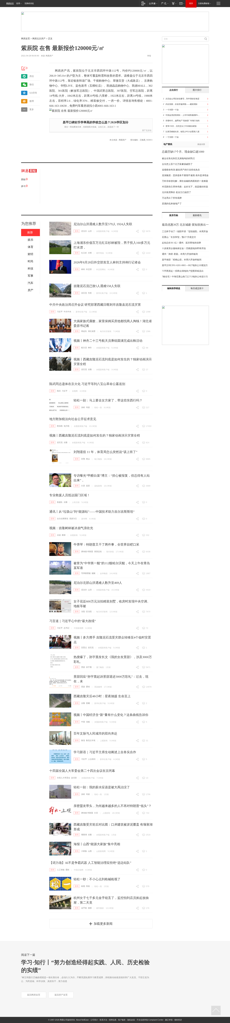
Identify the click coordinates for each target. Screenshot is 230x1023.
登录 (191, 3)
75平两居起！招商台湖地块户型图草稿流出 (183, 271)
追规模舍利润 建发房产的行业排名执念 (181, 170)
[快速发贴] (23, 68)
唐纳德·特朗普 (87, 551)
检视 (83, 886)
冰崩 (59, 535)
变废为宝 (73, 519)
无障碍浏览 (29, 3)
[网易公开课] (153, 3)
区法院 (89, 611)
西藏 (88, 703)
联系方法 (103, 1020)
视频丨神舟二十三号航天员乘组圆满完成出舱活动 (108, 340)
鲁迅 (83, 740)
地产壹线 (168, 144)
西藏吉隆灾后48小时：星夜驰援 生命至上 (102, 696)
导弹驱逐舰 (86, 573)
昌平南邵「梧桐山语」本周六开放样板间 (181, 260)
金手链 (84, 908)
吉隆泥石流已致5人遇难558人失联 (97, 286)
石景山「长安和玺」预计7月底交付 (179, 237)
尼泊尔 (84, 231)
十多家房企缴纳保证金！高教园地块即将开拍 (184, 248)
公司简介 (94, 1020)
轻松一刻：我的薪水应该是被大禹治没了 (102, 787)
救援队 (60, 502)
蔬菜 (88, 486)
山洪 (90, 231)
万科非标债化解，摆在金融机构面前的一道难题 (185, 181)
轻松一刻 (98, 407)
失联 (90, 293)
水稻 (90, 253)
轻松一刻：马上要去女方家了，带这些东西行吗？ (108, 400)
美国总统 (98, 551)
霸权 (67, 870)
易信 (31, 76)
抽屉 (90, 908)
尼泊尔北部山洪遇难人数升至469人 (98, 582)
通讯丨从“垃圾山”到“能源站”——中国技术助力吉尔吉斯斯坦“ (92, 511)
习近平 (60, 312)
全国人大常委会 (63, 778)
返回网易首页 (33, 995)
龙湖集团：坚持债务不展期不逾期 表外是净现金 (185, 175)
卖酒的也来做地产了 (172, 203)
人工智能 (60, 870)
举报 (149, 56)
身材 (83, 407)
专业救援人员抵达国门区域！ (69, 495)
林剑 (83, 269)
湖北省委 (91, 331)
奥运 (88, 459)
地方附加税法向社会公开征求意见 (72, 419)
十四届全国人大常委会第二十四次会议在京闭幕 (82, 770)
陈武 (59, 391)
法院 (83, 611)
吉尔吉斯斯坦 (62, 519)
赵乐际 (74, 778)
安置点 (84, 647)
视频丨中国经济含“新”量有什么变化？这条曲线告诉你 (111, 715)
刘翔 (83, 459)
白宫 (96, 813)
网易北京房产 (39, 38)
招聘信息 (112, 1020)
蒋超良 (84, 331)
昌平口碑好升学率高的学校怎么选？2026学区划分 (95, 122)
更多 (31, 109)
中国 (83, 722)
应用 (18, 3)
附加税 (60, 426)
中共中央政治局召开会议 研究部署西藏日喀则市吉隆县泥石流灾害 (95, 304)
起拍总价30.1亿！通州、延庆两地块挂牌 (181, 243)
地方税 (66, 426)
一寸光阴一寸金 (172, 110)
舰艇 (93, 573)
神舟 (90, 348)
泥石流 (84, 293)
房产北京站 (146, 130)
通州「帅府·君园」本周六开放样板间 (180, 254)
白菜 (83, 486)
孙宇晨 (89, 667)
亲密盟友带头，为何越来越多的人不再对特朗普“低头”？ (112, 806)
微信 (31, 84)
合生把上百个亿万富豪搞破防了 (177, 164)
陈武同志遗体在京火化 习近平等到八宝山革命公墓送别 (87, 384)
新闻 (77, 231)
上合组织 (91, 759)
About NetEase (82, 1020)
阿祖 (88, 886)
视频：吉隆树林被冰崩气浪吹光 (71, 528)
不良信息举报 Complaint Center (150, 1020)
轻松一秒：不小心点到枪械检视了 (97, 879)
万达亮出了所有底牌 (172, 198)
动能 (88, 722)
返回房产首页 (61, 995)
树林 (64, 535)
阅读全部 (201, 144)
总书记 (66, 628)
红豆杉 (84, 253)
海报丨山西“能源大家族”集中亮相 (97, 844)
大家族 (84, 851)
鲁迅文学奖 (90, 740)
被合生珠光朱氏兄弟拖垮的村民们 (178, 158)
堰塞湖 (84, 835)
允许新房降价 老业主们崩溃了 (176, 192)
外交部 (89, 269)
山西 (90, 851)
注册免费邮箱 (203, 3)
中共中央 (67, 312)
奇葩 (88, 407)
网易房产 (49, 56)
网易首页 (10, 3)
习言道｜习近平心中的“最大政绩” (72, 621)
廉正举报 (169, 1020)
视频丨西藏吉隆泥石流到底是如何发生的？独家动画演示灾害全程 (94, 435)
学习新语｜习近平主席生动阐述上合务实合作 (105, 752)
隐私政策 (131, 1020)
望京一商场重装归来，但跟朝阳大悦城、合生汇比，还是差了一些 (91, 127)
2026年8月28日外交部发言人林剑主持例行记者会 (107, 262)
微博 (31, 101)
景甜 (83, 667)
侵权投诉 (178, 1020)
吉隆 (90, 369)
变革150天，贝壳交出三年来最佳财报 (181, 126)
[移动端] (143, 3)
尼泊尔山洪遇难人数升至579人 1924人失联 (103, 224)
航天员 (84, 348)
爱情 (88, 687)
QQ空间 (33, 93)
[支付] (174, 3)
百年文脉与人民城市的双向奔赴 (95, 733)
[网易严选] (164, 3)
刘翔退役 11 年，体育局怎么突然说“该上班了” (105, 452)
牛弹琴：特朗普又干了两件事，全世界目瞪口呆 (106, 544)
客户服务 (122, 1020)
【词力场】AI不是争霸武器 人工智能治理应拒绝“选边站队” (90, 862)
